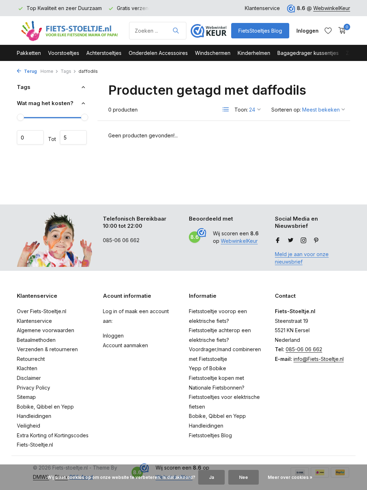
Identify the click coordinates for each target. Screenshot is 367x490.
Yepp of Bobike (207, 368)
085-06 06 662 (304, 349)
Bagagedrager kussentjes (308, 53)
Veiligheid (28, 426)
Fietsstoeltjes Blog (210, 435)
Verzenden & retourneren (47, 349)
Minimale (30, 137)
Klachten (27, 368)
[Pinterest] (316, 240)
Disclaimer (29, 378)
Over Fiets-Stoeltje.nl (41, 311)
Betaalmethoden (36, 340)
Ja (211, 477)
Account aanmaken (125, 345)
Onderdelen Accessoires (158, 53)
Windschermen (212, 53)
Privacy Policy (33, 388)
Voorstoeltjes (63, 53)
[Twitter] (291, 240)
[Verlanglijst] (328, 30)
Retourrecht (31, 359)
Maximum (73, 137)
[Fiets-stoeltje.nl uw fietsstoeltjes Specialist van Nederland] (70, 30)
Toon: (241, 110)
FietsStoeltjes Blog (260, 31)
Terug (30, 71)
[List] (226, 109)
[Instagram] (303, 240)
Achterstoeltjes (103, 53)
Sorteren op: (286, 110)
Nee (243, 477)
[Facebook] (278, 240)
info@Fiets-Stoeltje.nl (319, 359)
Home (46, 71)
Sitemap (26, 397)
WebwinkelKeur (331, 8)
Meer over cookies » (290, 477)
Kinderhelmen (254, 53)
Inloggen (113, 336)
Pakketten (29, 53)
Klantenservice (262, 8)
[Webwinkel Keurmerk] (209, 30)
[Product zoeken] (176, 30)
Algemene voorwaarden (45, 330)
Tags (66, 71)
